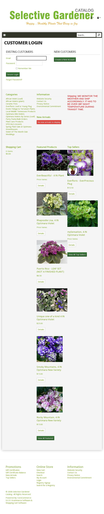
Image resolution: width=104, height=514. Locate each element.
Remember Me (24, 68)
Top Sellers (11, 477)
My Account (42, 477)
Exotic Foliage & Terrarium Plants (20, 109)
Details (41, 185)
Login (39, 480)
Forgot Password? (14, 79)
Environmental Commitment (49, 106)
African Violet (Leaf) (14, 98)
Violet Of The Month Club (17, 131)
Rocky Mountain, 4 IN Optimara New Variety (49, 419)
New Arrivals (11, 475)
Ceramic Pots (12, 103)
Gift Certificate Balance (16, 472)
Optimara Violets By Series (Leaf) (20, 116)
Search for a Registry (46, 485)
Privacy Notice (43, 103)
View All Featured (45, 438)
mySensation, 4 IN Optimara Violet (77, 233)
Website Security (44, 98)
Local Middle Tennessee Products (21, 111)
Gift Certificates (13, 470)
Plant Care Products (14, 121)
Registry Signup (43, 482)
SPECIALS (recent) (14, 124)
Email (8, 58)
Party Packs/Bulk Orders (16, 119)
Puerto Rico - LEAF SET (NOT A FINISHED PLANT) (50, 270)
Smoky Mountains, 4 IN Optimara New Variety (49, 368)
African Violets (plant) (15, 101)
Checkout (41, 472)
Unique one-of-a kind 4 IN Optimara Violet (51, 318)
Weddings (10, 134)
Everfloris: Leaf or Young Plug (19, 106)
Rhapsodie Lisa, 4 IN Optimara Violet (48, 222)
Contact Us (41, 101)
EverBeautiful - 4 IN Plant (50, 175)
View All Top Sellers (77, 254)
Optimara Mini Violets (15, 114)
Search (39, 475)
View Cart (41, 470)
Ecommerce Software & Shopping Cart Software (19, 501)
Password (10, 63)
